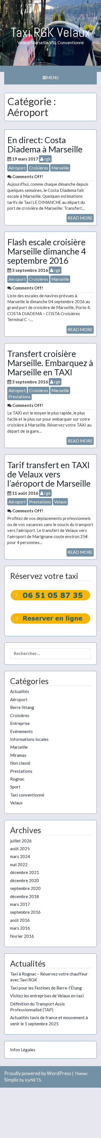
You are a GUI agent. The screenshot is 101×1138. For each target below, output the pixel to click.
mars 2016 (20, 927)
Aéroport (17, 167)
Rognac (17, 778)
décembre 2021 (24, 872)
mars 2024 (20, 856)
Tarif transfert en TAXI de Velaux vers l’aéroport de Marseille (49, 474)
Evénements (21, 731)
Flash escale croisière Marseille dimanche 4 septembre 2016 (46, 251)
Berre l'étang (22, 707)
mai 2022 (18, 864)
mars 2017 (20, 904)
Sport (15, 786)
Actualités (19, 691)
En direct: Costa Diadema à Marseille (44, 144)
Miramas (18, 755)
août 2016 (20, 920)
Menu (52, 77)
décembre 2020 (24, 880)
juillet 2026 (21, 840)
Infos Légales (22, 1049)
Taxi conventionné (27, 794)
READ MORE (80, 217)
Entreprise (20, 723)
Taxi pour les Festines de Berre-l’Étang (46, 987)
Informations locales (29, 739)
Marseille (60, 167)
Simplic (11, 1080)
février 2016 (22, 936)
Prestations (19, 396)
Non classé (20, 762)
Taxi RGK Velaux (50, 32)
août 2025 (20, 848)
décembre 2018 (24, 896)
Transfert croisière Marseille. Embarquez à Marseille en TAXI (50, 362)
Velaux (60, 501)
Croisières (38, 167)
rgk (46, 158)
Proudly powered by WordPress (37, 1073)
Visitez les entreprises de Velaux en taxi (47, 995)
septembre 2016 (25, 912)
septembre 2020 (25, 888)
